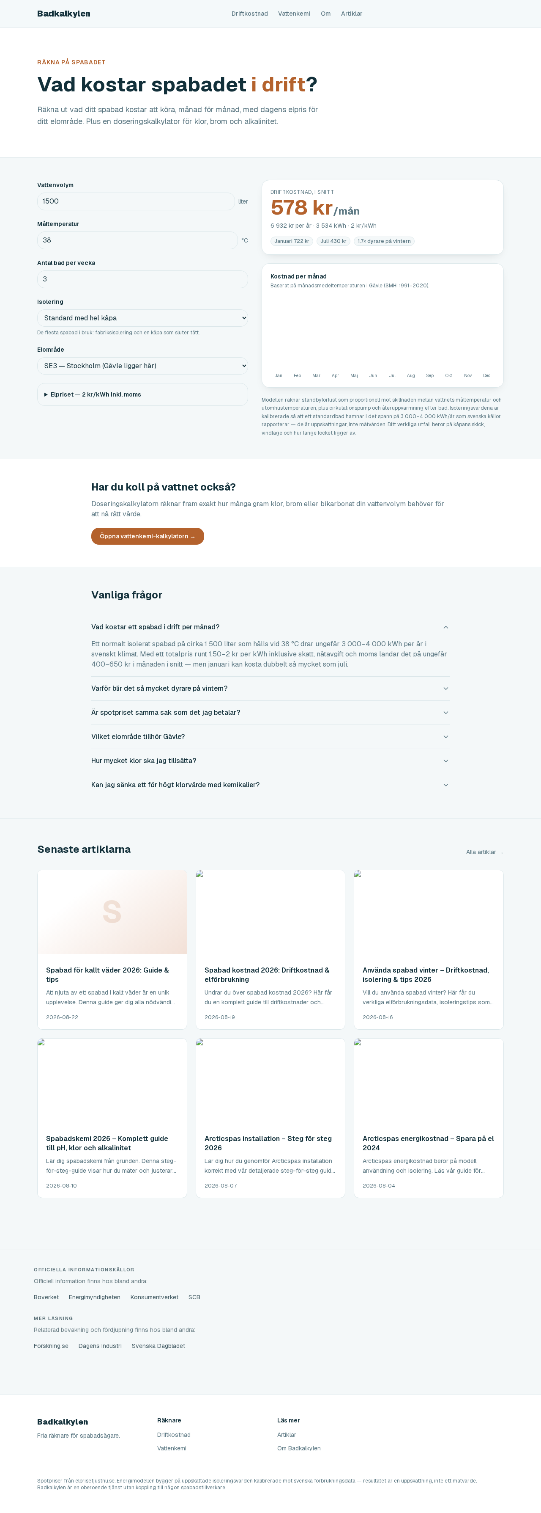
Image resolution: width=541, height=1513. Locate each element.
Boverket (46, 1297)
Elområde (50, 349)
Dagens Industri (100, 1346)
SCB (194, 1297)
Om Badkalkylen (299, 1448)
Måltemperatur (58, 224)
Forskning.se (51, 1346)
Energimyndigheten (94, 1297)
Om (326, 13)
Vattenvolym (55, 185)
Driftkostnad (250, 13)
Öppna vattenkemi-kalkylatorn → (148, 536)
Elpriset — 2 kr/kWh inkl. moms (96, 394)
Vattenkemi (294, 13)
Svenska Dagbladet (158, 1346)
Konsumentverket (154, 1297)
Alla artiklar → (485, 852)
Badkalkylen (63, 13)
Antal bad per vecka (66, 263)
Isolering (50, 302)
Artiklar (352, 13)
